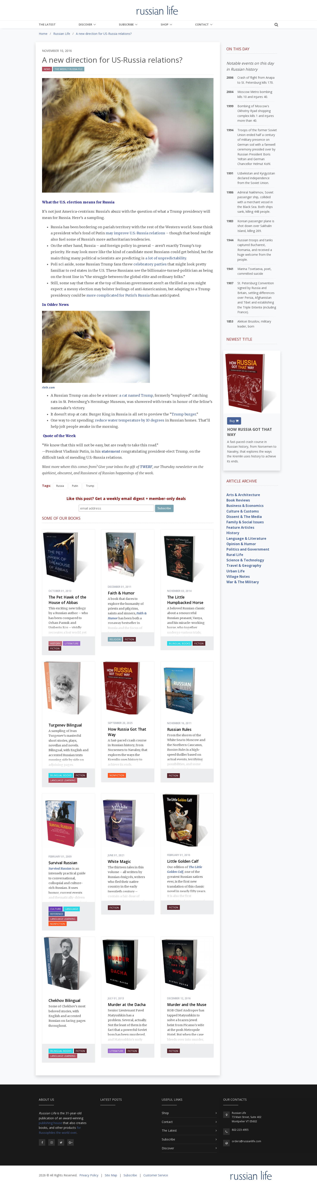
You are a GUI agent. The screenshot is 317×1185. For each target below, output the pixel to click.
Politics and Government (247, 549)
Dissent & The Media (244, 516)
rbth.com (48, 387)
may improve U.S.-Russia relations (135, 233)
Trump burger (183, 414)
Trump (90, 486)
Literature (71, 643)
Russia (60, 486)
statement (111, 451)
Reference (56, 913)
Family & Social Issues (245, 522)
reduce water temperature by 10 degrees (129, 420)
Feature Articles (240, 527)
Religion (115, 639)
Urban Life (235, 571)
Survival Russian (63, 862)
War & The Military (242, 582)
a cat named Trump (136, 395)
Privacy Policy (88, 1175)
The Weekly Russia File (69, 69)
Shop (164, 24)
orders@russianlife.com (246, 1141)
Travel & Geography (243, 565)
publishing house (50, 1123)
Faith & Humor (121, 593)
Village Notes (238, 576)
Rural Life (234, 554)
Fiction (55, 648)
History (55, 643)
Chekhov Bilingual (64, 1000)
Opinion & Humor (241, 543)
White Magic (119, 861)
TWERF (146, 467)
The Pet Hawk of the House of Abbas (67, 599)
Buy (232, 421)
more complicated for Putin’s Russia (118, 295)
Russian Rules (179, 729)
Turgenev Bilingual (65, 725)
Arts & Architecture (243, 494)
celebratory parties (150, 264)
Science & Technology (245, 560)
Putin (75, 486)
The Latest (47, 24)
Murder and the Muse (186, 1004)
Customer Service (155, 1175)
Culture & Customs (242, 511)
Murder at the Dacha (127, 1004)
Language (71, 908)
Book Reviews (238, 500)
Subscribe (126, 24)
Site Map (111, 1175)
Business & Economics (245, 505)
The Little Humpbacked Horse (185, 599)
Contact (202, 24)
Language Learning (62, 780)
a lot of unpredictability (165, 258)
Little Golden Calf (183, 861)
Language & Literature (246, 538)
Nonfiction (117, 775)
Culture (55, 908)
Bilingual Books (179, 643)
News (47, 69)
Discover (85, 24)
